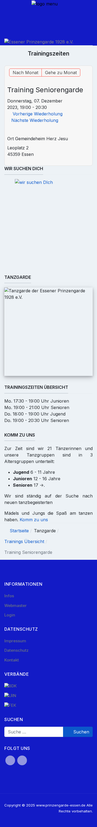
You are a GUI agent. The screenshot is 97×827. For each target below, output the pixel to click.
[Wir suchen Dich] (48, 226)
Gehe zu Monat (61, 72)
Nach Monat (25, 72)
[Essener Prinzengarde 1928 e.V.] (38, 42)
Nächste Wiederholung (34, 120)
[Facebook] (10, 760)
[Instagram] (22, 760)
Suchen (80, 732)
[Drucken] (89, 62)
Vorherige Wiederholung (38, 113)
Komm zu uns (34, 519)
